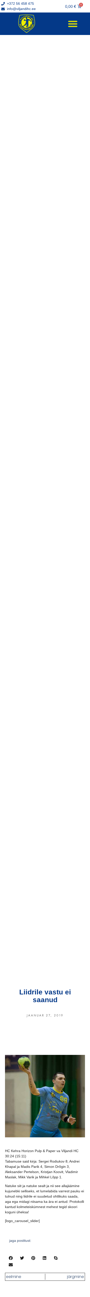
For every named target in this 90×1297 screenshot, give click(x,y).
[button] (72, 23)
